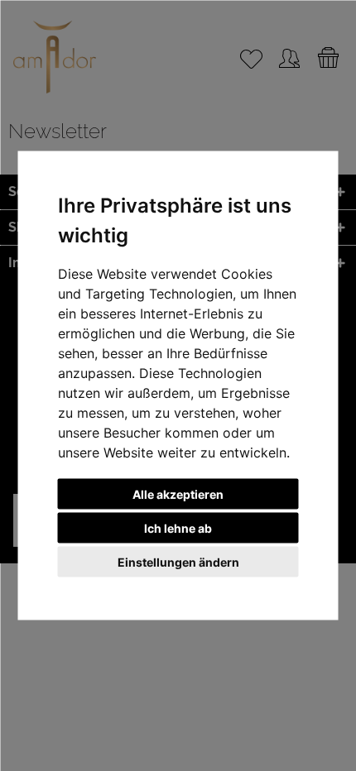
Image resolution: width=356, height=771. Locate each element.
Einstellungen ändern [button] (178, 562)
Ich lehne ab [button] (178, 528)
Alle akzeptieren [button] (178, 494)
